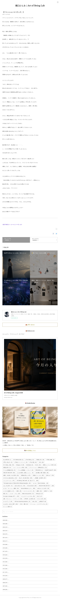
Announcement (32, 485)
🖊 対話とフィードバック (21, 462)
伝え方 (39, 496)
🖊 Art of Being (29, 459)
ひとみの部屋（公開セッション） (25, 472)
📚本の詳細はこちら (30, 450)
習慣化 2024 (7, 467)
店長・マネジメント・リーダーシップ (12, 498)
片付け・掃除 (24, 504)
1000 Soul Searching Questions (22, 501)
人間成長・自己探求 (40, 478)
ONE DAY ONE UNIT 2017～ (46, 485)
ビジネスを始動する (8, 491)
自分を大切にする (20, 485)
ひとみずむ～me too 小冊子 (10, 504)
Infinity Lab (39, 493)
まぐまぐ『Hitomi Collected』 (40, 483)
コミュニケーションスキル (28, 496)
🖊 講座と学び (40, 459)
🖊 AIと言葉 (33, 462)
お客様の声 (42, 501)
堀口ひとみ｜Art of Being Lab (30, 5)
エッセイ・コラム (15, 493)
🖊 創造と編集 (50, 459)
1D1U (41, 462)
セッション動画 (7, 506)
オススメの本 (41, 498)
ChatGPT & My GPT (50, 470)
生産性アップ (48, 491)
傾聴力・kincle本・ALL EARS (11, 475)
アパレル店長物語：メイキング (25, 470)
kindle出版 (29, 464)
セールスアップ (7, 501)
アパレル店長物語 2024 (9, 470)
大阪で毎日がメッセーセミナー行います (12, 224)
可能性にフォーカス (38, 475)
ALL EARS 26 (7, 459)
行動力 (18, 491)
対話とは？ (50, 475)
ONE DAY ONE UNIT (9, 472)
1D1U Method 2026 (18, 459)
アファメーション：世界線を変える (38, 467)
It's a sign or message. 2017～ (11, 496)
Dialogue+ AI (20, 464)
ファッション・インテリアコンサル (38, 504)
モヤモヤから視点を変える (10, 478)
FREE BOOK (39, 470)
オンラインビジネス (29, 491)
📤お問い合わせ (30, 324)
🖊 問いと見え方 (7, 462)
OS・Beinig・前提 (8, 464)
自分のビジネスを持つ (43, 488)
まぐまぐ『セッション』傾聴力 (11, 488)
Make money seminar (28, 493)
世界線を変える (25, 475)
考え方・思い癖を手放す (25, 478)
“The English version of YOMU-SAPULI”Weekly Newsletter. (17, 483)
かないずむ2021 (7, 485)
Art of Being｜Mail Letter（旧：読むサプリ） (27, 480)
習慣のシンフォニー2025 (49, 464)
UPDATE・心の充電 (29, 498)
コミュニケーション (9, 480)
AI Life (38, 464)
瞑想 (5, 493)
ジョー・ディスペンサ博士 (20, 467)
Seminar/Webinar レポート (28, 488)
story (34, 501)
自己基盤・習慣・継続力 (42, 472)
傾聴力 (39, 491)
